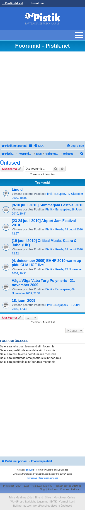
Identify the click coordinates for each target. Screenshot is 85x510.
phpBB (29, 470)
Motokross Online (64, 497)
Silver (48, 497)
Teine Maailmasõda (21, 497)
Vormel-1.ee (66, 501)
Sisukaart (52, 489)
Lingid (17, 189)
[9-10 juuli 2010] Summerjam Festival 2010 (47, 205)
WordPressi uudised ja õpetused (52, 505)
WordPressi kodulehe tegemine (29, 501)
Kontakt (64, 489)
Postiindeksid (14, 3)
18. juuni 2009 (23, 301)
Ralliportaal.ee (22, 505)
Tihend (39, 497)
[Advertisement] (42, 96)
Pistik (49, 193)
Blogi (42, 489)
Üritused (10, 163)
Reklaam (76, 489)
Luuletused (37, 3)
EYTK (53, 501)
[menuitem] (39, 145)
